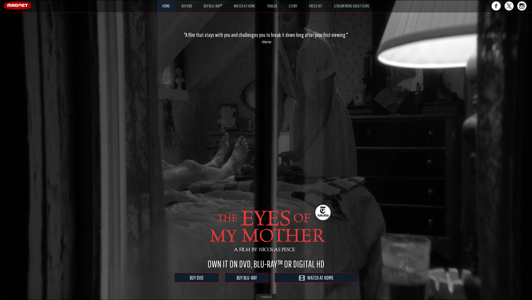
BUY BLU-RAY (247, 277)
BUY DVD (196, 277)
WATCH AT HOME (319, 277)
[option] (266, 38)
